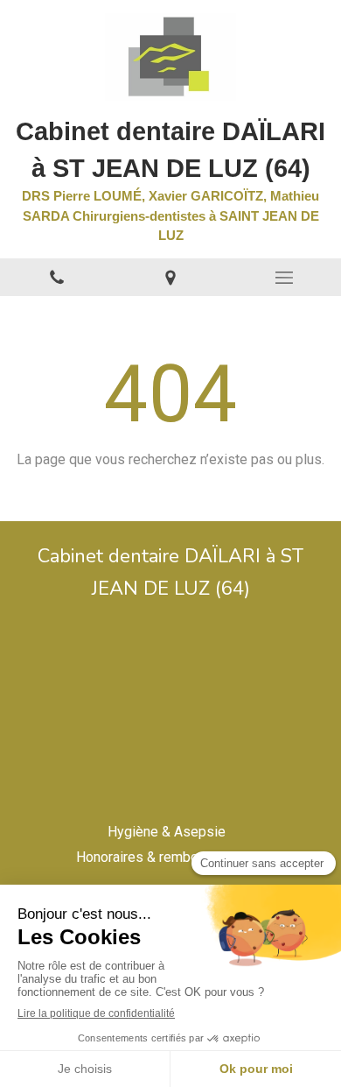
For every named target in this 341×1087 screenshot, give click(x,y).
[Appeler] (57, 277)
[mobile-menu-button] (284, 277)
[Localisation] (170, 277)
